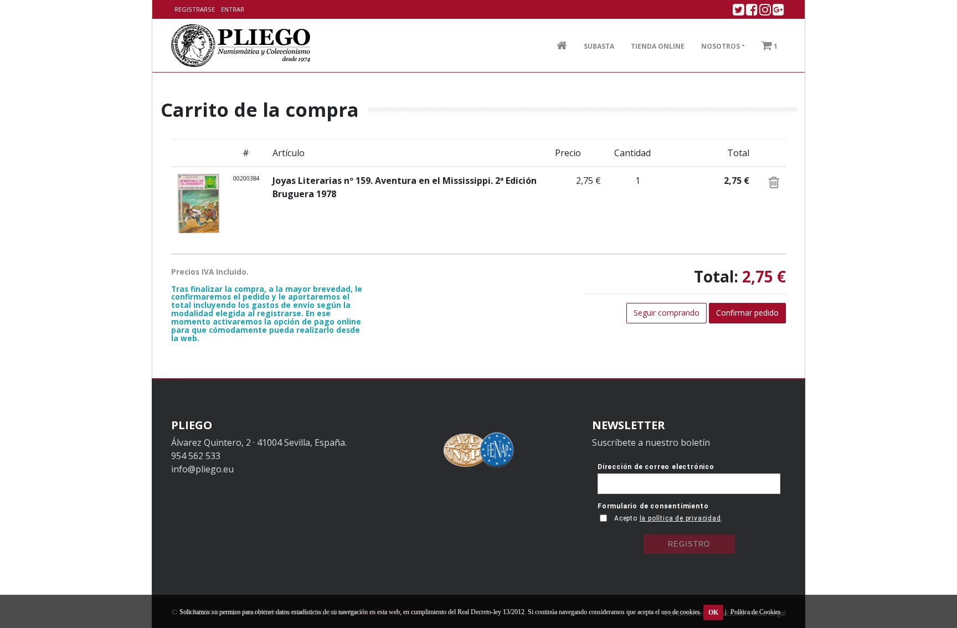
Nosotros (720, 46)
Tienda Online (658, 46)
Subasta (599, 46)
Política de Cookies (755, 612)
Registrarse (194, 9)
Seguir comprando (666, 312)
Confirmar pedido (747, 312)
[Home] (241, 45)
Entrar (232, 9)
